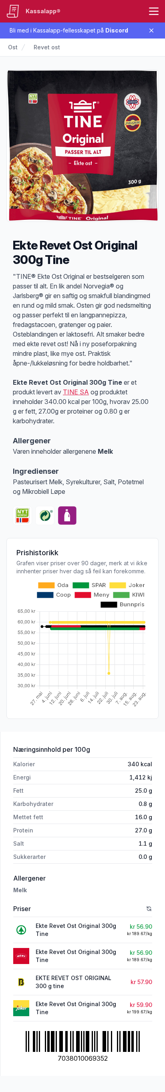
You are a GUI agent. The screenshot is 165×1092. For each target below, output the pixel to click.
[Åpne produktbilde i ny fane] (82, 145)
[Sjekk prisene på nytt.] (149, 908)
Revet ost (47, 47)
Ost (13, 47)
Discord (116, 30)
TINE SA (76, 392)
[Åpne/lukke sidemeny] (154, 11)
